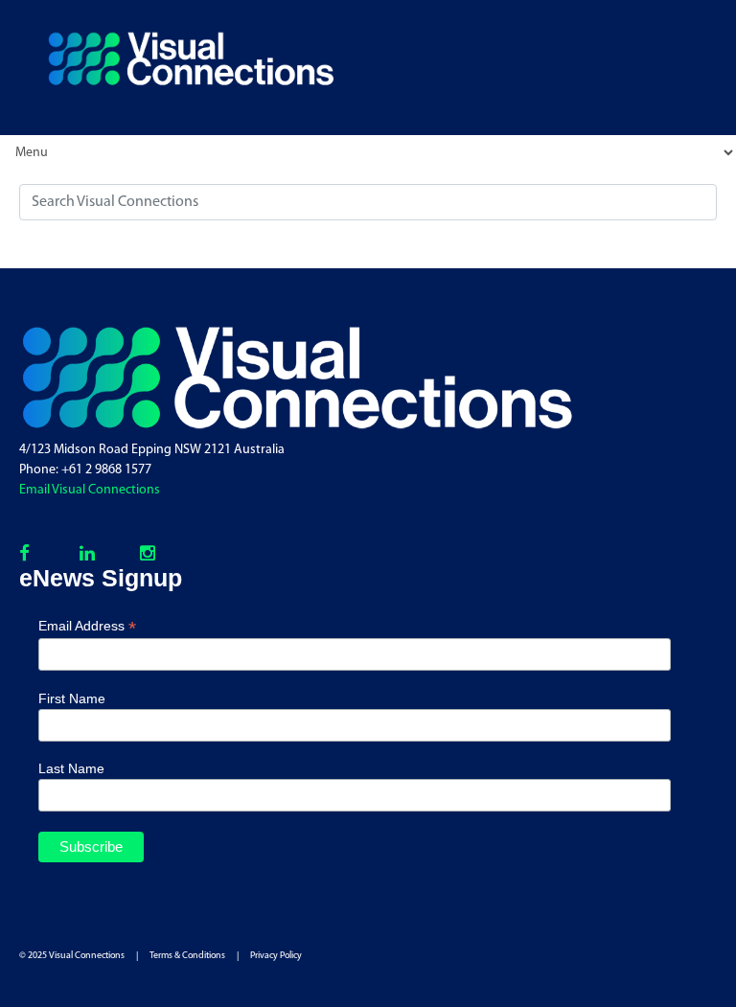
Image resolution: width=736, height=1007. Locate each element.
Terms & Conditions (187, 955)
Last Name (71, 768)
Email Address (87, 626)
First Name (71, 698)
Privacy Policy (276, 955)
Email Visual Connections (89, 490)
